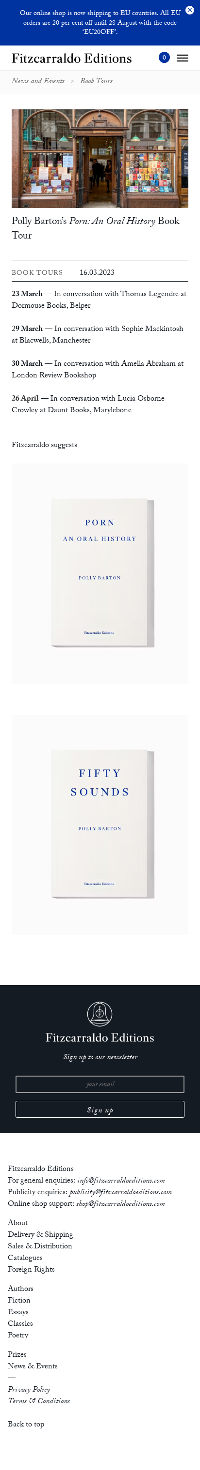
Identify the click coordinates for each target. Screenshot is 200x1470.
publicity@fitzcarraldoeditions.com (120, 1193)
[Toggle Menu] (182, 58)
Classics (20, 1324)
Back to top (26, 1425)
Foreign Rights (31, 1270)
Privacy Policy (29, 1390)
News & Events (33, 1367)
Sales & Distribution (40, 1247)
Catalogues (25, 1258)
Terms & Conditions (39, 1402)
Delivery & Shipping (40, 1235)
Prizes (17, 1355)
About (18, 1223)
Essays (18, 1313)
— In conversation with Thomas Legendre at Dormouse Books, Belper (99, 300)
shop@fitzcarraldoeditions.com (120, 1204)
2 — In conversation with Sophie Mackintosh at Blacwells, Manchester (97, 335)
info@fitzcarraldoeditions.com (121, 1181)
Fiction (19, 1301)
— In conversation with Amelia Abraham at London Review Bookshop (97, 370)
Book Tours (96, 82)
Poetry (18, 1336)
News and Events (38, 82)
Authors (20, 1289)
